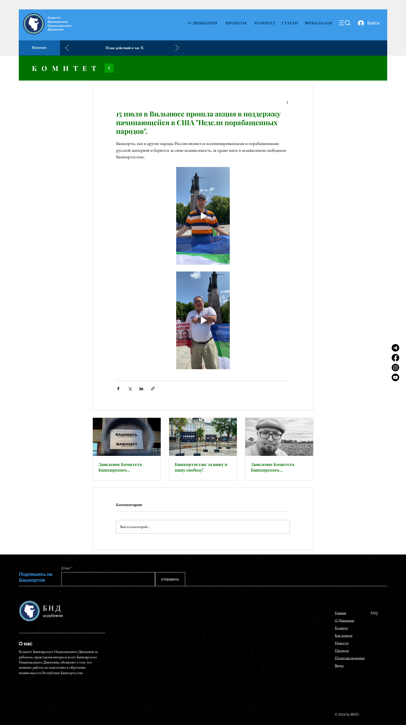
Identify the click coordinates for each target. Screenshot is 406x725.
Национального (59, 25)
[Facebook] (395, 357)
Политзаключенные (350, 657)
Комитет (54, 17)
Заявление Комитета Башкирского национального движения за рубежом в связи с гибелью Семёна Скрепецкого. (277, 467)
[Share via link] (153, 388)
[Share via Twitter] (130, 388)
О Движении (344, 620)
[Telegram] (395, 348)
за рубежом (53, 615)
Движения (55, 29)
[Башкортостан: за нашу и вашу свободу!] (203, 437)
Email (65, 568)
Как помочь (343, 635)
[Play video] (203, 216)
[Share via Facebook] (118, 388)
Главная (340, 612)
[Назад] (67, 48)
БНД (52, 608)
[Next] (109, 68)
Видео (339, 665)
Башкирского (58, 21)
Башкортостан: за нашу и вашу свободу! (201, 467)
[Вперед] (177, 48)
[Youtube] (395, 377)
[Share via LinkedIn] (141, 388)
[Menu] (344, 23)
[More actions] (287, 102)
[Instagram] (395, 367)
